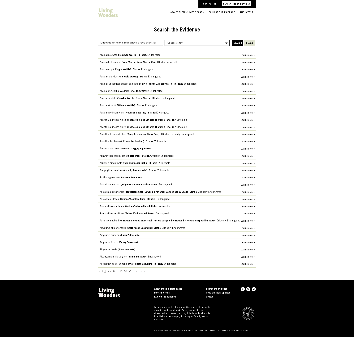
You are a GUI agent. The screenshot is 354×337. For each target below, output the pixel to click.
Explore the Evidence (222, 12)
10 (121, 272)
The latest (246, 12)
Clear (249, 43)
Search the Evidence (235, 4)
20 (125, 272)
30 (129, 272)
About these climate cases (187, 12)
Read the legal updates (218, 293)
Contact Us (209, 4)
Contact (210, 297)
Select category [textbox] (175, 43)
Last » (142, 272)
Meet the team (162, 293)
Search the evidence (216, 289)
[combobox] (197, 43)
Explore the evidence (165, 297)
